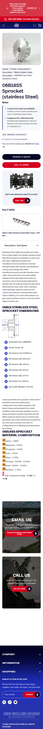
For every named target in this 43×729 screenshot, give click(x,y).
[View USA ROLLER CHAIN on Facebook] (10, 702)
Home (5, 68)
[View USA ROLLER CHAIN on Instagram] (4, 702)
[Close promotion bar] (39, 8)
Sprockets (7, 72)
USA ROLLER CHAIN (17, 724)
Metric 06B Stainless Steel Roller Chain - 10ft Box (21, 234)
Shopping (8, 671)
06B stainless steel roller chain (15, 287)
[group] (21, 8)
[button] (34, 25)
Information (10, 663)
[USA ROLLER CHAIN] (21, 25)
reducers (16, 292)
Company (8, 654)
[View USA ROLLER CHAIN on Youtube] (15, 702)
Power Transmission (20, 68)
